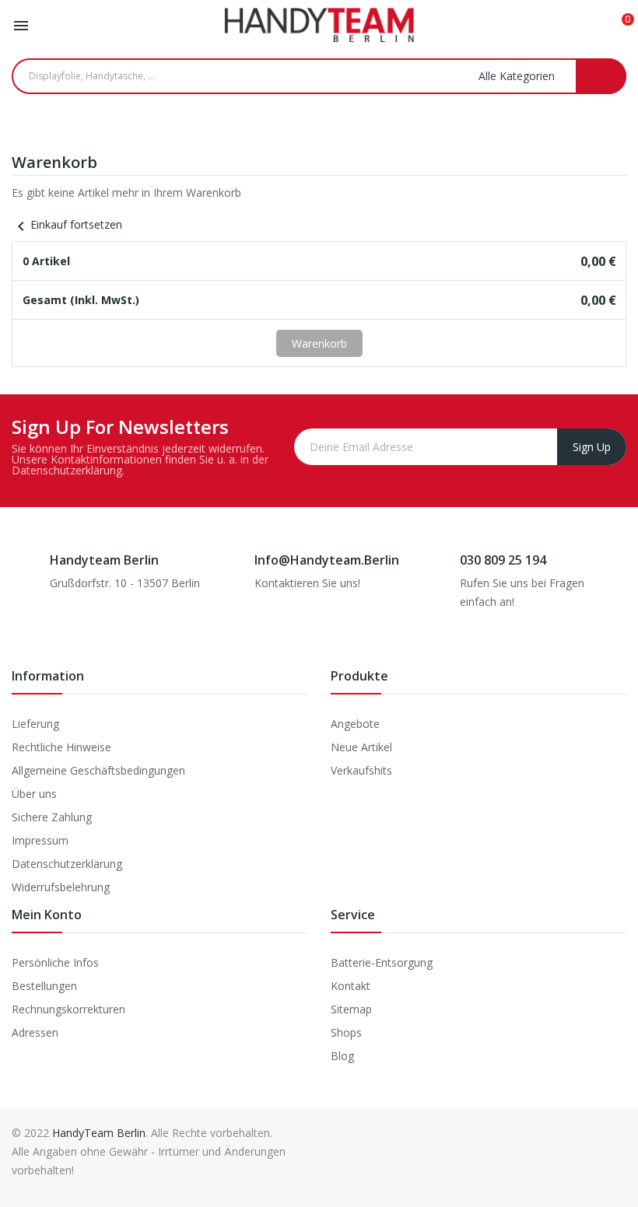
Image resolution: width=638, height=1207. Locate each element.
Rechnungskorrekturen (68, 1009)
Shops (346, 1032)
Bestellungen (44, 985)
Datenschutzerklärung (67, 863)
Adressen (35, 1032)
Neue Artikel (361, 747)
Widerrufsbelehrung (61, 887)
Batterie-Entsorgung (382, 962)
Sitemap (351, 1009)
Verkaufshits (361, 770)
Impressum (40, 840)
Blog (342, 1055)
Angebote (355, 723)
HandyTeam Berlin (98, 1132)
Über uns (34, 793)
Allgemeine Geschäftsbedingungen (98, 770)
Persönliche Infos (55, 962)
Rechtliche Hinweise (61, 747)
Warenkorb (319, 343)
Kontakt (350, 985)
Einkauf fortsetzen (67, 224)
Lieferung (35, 723)
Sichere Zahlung (52, 817)
